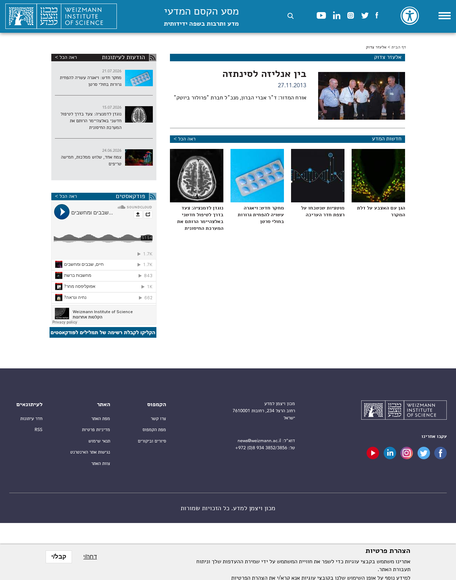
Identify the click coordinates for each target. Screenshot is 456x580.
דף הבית (399, 47)
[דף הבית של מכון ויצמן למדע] (61, 16)
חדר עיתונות (31, 418)
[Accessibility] (409, 15)
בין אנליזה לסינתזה (264, 74)
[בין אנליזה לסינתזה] (361, 96)
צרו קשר (158, 418)
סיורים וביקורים (152, 441)
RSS (38, 430)
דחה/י (90, 557)
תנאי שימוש (99, 441)
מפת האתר (100, 418)
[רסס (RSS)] (152, 57)
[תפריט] (445, 15)
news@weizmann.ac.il (259, 441)
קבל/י (58, 556)
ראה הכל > (184, 138)
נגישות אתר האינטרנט (90, 452)
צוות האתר (100, 463)
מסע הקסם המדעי (201, 17)
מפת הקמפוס (154, 430)
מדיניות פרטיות (96, 430)
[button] (290, 15)
